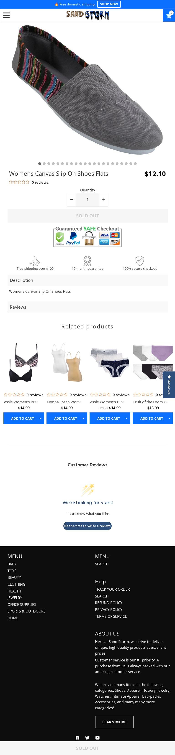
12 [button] (89, 163)
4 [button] (53, 163)
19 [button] (121, 163)
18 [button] (117, 163)
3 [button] (48, 163)
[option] (87, 91)
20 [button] (126, 163)
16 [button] (108, 163)
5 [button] (58, 163)
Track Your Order (112, 589)
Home (13, 617)
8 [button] (71, 163)
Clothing (17, 584)
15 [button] (103, 163)
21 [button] (130, 163)
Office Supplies (22, 604)
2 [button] (44, 163)
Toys (12, 570)
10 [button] (80, 163)
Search (102, 564)
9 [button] (76, 163)
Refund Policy (108, 602)
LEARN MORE (114, 721)
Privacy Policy (108, 609)
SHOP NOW (109, 4)
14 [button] (99, 163)
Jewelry (15, 597)
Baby (12, 564)
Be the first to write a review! (87, 526)
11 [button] (85, 163)
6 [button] (62, 163)
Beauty (14, 577)
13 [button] (94, 163)
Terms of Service (111, 616)
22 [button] (135, 163)
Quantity (87, 190)
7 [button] (67, 163)
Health (14, 591)
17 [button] (112, 163)
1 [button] (39, 163)
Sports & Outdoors (27, 611)
